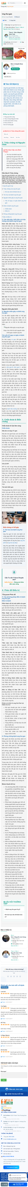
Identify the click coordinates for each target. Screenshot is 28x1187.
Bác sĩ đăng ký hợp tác (9, 1146)
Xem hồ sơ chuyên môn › (14, 39)
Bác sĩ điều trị (7, 217)
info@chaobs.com (11, 1139)
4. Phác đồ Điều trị (8, 122)
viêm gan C (17, 367)
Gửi (4, 1080)
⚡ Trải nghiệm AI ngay (11, 1167)
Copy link (12, 20)
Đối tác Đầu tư (7, 1153)
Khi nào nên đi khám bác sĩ (13, 192)
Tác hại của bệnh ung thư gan (12, 195)
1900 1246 (11, 1136)
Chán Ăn (12, 137)
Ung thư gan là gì (8, 186)
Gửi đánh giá (4, 987)
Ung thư (17, 938)
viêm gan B (9, 367)
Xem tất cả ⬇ (7, 76)
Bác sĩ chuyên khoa (17, 64)
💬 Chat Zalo (15, 68)
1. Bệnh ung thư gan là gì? (12, 909)
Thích (3, 1002)
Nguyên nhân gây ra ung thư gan (13, 198)
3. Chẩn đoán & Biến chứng (10, 120)
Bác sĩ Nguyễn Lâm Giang (18, 937)
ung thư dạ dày (12, 542)
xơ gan (13, 339)
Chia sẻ (18, 17)
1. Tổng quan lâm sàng (9, 117)
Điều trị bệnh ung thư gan (10, 206)
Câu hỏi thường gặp (8, 124)
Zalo (5, 20)
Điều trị (7, 211)
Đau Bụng (6, 137)
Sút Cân (18, 137)
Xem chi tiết (14, 945)
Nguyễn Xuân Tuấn (16, 953)
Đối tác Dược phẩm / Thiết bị (11, 1151)
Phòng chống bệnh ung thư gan (12, 214)
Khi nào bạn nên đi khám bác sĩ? (13, 916)
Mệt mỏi (6, 134)
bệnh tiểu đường (12, 409)
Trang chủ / (4, 6)
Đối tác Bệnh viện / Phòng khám (11, 1148)
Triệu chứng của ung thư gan (11, 189)
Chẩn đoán (8, 209)
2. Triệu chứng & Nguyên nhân (11, 118)
